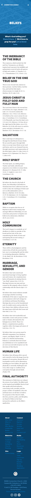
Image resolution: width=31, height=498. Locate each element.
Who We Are (9, 426)
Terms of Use (10, 491)
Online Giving (9, 453)
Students (8, 440)
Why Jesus (8, 420)
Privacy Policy (20, 491)
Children (8, 438)
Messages (20, 438)
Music (19, 444)
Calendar (20, 448)
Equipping (8, 444)
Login (19, 451)
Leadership (8, 428)
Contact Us (9, 432)
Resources (20, 446)
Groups (19, 424)
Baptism (19, 422)
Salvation (20, 420)
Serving (19, 426)
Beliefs (7, 430)
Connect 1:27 (21, 432)
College (7, 442)
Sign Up (19, 460)
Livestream (20, 457)
